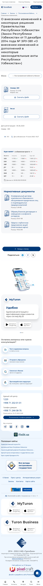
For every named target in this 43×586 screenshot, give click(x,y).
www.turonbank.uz (17, 558)
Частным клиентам (8, 2)
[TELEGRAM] (5, 427)
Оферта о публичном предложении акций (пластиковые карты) (19, 225)
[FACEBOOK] (17, 427)
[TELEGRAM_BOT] (11, 427)
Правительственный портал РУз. (11, 444)
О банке (6, 478)
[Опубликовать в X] (33, 255)
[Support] (37, 573)
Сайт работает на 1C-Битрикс (21, 565)
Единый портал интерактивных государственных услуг (17, 453)
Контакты (19, 481)
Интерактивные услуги (31, 478)
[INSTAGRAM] (22, 427)
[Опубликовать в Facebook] (28, 255)
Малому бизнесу (24, 2)
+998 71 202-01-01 (12, 402)
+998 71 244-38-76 (12, 410)
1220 (5, 399)
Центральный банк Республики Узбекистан (14, 447)
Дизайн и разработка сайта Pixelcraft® (21, 574)
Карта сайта (30, 481)
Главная (4, 13)
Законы (12, 13)
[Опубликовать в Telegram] (22, 255)
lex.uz (12, 108)
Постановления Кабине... (26, 13)
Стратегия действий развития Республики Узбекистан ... (17, 450)
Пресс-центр (16, 478)
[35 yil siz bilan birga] (10, 7)
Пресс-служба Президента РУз (10, 455)
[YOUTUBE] (28, 427)
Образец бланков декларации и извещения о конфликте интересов (24, 213)
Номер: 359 (14, 88)
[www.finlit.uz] (21, 434)
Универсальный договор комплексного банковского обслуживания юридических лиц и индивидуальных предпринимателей (24, 200)
